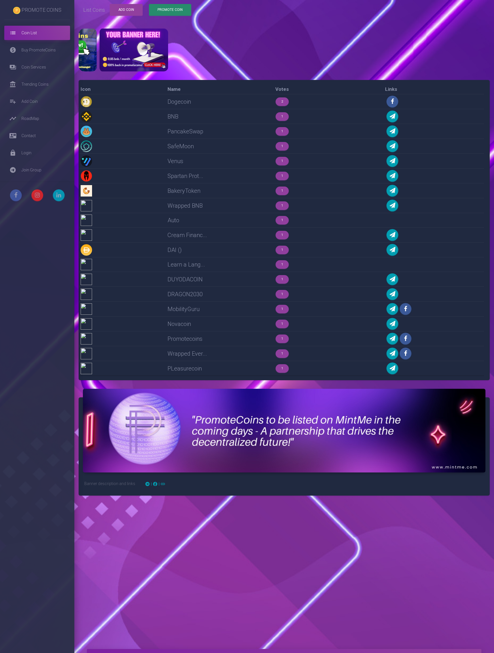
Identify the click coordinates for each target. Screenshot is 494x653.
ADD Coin (126, 10)
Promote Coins (40, 10)
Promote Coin (170, 10)
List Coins (94, 10)
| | (155, 483)
